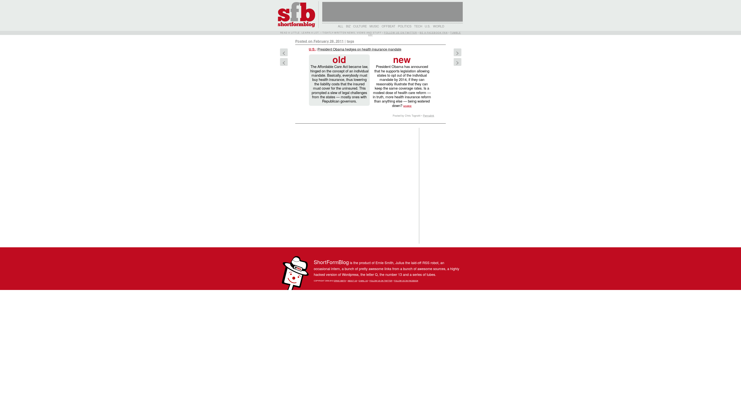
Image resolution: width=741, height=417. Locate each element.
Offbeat (388, 26)
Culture (360, 26)
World (438, 26)
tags (350, 41)
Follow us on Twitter (400, 32)
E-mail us (363, 280)
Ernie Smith (340, 280)
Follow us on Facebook (406, 280)
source (407, 106)
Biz (348, 26)
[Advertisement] (432, 186)
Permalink (428, 115)
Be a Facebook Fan (433, 32)
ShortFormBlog (331, 262)
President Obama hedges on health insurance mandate (359, 49)
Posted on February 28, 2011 (319, 41)
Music (374, 26)
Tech (418, 26)
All (340, 26)
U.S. (427, 26)
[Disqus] (355, 173)
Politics (404, 26)
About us (352, 280)
